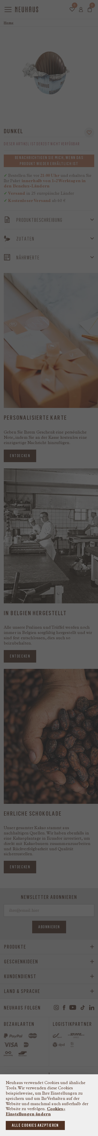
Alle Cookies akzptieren (35, 1125)
